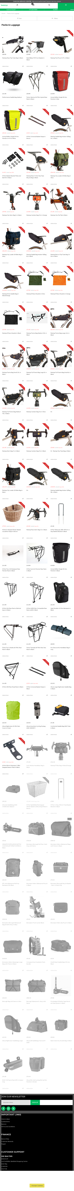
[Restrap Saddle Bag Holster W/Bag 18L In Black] (61, 474)
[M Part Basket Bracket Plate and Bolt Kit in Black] (12, 160)
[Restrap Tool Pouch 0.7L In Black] (61, 42)
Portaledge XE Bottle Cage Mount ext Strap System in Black (60, 1002)
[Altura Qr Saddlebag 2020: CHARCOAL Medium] (12, 789)
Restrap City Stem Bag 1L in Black (11, 215)
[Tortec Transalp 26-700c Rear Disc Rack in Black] (37, 631)
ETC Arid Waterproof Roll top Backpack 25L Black (10, 884)
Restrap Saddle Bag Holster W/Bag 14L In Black (61, 137)
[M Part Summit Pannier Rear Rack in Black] (37, 553)
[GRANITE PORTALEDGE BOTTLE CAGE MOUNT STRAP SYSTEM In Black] (12, 828)
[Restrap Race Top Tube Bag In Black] (12, 42)
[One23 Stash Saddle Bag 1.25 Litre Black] (61, 946)
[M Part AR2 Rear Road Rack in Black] (12, 671)
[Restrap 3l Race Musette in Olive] (37, 278)
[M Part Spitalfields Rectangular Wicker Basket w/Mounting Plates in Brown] (37, 789)
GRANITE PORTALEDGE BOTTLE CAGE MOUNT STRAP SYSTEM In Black (11, 845)
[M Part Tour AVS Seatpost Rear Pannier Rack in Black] (12, 553)
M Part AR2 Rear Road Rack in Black (12, 687)
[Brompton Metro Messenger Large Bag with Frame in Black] (12, 946)
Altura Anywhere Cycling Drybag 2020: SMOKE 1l (35, 727)
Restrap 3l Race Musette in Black (11, 333)
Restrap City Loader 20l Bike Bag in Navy (12, 255)
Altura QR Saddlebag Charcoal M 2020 (35, 1041)
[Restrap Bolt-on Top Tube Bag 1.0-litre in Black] (61, 238)
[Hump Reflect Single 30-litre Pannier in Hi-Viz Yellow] (12, 120)
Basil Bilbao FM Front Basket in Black (35, 58)
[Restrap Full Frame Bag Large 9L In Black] (37, 356)
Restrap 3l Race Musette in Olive (35, 294)
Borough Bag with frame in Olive (11, 1001)
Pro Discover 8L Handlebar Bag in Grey (60, 648)
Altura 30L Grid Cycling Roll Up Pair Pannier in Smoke (36, 1081)
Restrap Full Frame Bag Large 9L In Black (36, 373)
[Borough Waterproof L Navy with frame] (37, 985)
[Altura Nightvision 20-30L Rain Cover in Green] (12, 710)
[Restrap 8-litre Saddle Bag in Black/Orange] (12, 278)
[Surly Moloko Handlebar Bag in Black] (37, 749)
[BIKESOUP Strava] (13, 1108)
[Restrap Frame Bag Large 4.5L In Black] (61, 317)
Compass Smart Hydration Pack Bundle (35, 963)
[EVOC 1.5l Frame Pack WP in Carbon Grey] (12, 1064)
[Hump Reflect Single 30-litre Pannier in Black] (61, 553)
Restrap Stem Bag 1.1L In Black (11, 451)
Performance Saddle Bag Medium (12, 97)
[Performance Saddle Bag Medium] (12, 81)
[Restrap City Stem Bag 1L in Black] (12, 199)
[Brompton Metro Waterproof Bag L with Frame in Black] (61, 828)
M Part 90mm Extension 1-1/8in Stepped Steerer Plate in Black (11, 766)
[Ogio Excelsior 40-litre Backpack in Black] (61, 592)
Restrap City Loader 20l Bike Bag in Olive (61, 176)
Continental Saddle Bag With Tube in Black (60, 727)
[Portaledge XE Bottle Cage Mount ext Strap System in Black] (61, 985)
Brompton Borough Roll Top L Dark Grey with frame (36, 845)
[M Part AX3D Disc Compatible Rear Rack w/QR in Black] (37, 592)
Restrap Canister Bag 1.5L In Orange (36, 215)
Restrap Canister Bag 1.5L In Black (36, 451)
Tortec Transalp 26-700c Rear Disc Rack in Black (36, 648)
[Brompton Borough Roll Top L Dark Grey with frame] (37, 828)
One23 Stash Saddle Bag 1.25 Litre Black (60, 963)
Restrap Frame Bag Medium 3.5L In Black (36, 334)
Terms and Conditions (8, 1126)
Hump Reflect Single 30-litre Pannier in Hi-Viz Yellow (10, 137)
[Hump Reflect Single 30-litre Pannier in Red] (61, 81)
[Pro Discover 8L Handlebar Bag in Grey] (61, 631)
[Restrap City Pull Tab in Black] (61, 199)
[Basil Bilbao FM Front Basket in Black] (37, 42)
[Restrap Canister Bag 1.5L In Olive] (37, 396)
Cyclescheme (5, 1121)
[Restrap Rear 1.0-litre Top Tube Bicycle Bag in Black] (37, 160)
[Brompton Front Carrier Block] (37, 907)
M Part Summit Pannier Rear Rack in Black (36, 570)
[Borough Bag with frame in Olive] (12, 985)
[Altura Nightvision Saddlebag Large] (12, 1025)
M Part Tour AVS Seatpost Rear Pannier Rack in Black (11, 570)
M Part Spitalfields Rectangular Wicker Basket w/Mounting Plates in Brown (36, 806)
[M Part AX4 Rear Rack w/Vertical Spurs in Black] (12, 592)
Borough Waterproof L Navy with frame (36, 1002)
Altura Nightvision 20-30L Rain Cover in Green (11, 727)
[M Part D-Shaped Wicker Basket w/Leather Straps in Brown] (12, 513)
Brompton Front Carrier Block (35, 923)
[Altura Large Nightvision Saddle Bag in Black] (61, 671)
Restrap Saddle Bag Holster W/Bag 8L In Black (36, 255)
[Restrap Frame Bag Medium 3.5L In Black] (37, 317)
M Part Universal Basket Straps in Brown (35, 137)
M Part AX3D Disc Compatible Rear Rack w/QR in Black (36, 609)
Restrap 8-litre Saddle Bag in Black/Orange (10, 294)
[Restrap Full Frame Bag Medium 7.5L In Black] (12, 396)
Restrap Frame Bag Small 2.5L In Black (11, 373)
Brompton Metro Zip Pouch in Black (61, 923)
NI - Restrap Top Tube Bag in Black (60, 451)
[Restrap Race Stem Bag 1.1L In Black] (37, 513)
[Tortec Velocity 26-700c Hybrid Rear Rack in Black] (37, 81)
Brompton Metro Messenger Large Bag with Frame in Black (12, 963)
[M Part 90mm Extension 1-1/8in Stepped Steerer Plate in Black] (12, 749)
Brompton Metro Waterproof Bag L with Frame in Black (61, 845)
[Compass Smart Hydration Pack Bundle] (37, 946)
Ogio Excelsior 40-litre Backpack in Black (61, 609)
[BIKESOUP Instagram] (8, 1108)
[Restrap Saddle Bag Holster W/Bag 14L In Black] (61, 120)
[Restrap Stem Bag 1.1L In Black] (12, 435)
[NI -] (61, 396)
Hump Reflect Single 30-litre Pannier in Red (59, 98)
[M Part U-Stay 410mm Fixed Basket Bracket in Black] (61, 789)
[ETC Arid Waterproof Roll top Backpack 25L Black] (12, 867)
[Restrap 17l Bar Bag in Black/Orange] (61, 749)
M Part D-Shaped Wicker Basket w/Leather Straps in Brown (11, 530)
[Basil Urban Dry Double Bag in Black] (61, 1025)
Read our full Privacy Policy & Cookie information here (37, 1181)
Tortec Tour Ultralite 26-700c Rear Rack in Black (12, 648)
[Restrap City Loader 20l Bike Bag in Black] (12, 474)
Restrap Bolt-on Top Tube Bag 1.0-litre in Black (60, 255)
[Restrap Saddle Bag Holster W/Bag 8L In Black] (37, 238)
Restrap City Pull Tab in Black (59, 215)
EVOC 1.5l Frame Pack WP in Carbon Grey (12, 1081)
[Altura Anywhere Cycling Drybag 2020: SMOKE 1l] (37, 710)
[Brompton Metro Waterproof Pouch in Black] (37, 867)
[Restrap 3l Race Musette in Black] (12, 317)
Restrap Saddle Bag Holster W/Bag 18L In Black (61, 491)
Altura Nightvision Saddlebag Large (12, 1040)
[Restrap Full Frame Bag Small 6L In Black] (61, 356)
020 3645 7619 (6, 1156)
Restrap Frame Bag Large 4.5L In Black (60, 334)
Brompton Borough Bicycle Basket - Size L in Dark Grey (61, 884)
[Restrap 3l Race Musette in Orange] (61, 278)
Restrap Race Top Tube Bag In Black (12, 58)
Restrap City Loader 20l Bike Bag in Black (12, 491)
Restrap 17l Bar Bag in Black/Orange (61, 765)
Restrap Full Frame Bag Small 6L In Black (61, 373)
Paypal (3, 1144)
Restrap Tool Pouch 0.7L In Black (60, 58)
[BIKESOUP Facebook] (3, 1108)
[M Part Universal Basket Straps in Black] (37, 671)
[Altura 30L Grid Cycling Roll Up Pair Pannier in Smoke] (37, 1064)
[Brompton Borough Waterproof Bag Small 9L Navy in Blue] (12, 907)
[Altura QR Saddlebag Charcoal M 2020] (37, 1025)
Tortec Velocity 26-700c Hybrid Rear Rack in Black (36, 98)
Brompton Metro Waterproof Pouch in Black (37, 884)
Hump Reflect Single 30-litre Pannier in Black (59, 570)
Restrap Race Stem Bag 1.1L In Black (36, 529)
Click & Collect (5, 1119)
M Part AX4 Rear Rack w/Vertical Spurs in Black (11, 609)
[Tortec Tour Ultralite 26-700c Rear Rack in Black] (12, 631)
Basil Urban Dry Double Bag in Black (61, 1040)
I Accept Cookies (37, 1185)
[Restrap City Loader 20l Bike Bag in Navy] (12, 238)
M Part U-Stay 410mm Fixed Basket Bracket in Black (61, 805)
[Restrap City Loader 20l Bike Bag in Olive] (61, 160)
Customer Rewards (7, 1141)
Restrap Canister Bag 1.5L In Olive (36, 411)
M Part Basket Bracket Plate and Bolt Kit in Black (11, 176)
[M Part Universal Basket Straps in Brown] (37, 120)
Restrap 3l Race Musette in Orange (60, 294)
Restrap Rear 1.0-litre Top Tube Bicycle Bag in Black (35, 176)
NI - (52, 411)
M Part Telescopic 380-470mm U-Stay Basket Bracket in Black (60, 530)
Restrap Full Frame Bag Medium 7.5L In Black (11, 412)
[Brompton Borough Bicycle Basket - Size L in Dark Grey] (61, 867)
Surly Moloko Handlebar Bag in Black (35, 766)
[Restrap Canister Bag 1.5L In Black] (37, 435)
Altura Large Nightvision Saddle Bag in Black (61, 687)
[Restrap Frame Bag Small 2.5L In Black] (12, 356)
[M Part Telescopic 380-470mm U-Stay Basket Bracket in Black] (61, 513)
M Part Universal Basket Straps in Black (35, 687)
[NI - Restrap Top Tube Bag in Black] (61, 435)
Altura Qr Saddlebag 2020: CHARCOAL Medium (9, 805)
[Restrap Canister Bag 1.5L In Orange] (37, 199)
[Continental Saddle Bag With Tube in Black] (61, 710)
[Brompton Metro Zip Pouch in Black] (61, 907)
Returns (3, 1124)
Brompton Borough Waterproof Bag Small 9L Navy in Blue (11, 923)
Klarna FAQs (5, 1139)
